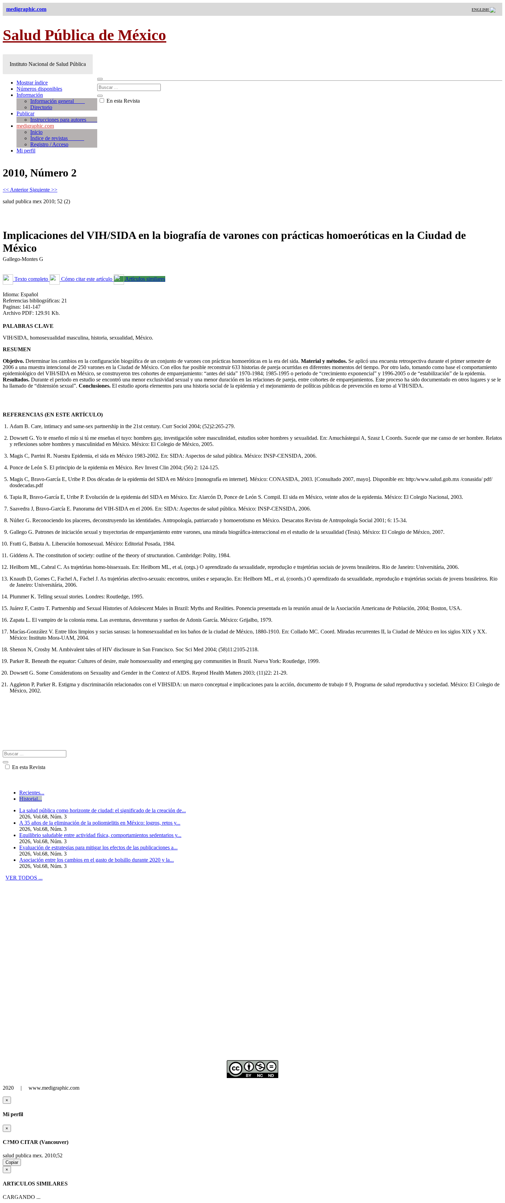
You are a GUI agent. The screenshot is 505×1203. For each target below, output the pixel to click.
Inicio (36, 132)
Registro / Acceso (49, 144)
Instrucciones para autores (63, 120)
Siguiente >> (43, 190)
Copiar (11, 1162)
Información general (57, 101)
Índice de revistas (57, 138)
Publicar (25, 113)
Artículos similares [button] (144, 279)
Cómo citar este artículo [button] (87, 279)
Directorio (41, 107)
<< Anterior (16, 190)
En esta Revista (122, 101)
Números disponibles (39, 89)
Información (29, 95)
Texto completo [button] (31, 279)
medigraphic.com (35, 126)
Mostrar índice (32, 82)
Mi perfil (25, 150)
